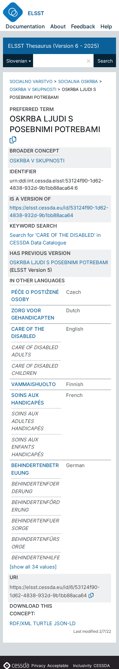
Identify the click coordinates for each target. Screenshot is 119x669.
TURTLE (42, 623)
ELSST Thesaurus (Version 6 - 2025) (53, 45)
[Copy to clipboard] (13, 140)
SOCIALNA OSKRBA (78, 81)
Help (106, 26)
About (58, 26)
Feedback (83, 26)
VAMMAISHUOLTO (33, 384)
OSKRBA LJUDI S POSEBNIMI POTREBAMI (59, 262)
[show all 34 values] (33, 567)
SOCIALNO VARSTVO (31, 81)
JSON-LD (65, 623)
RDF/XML (20, 623)
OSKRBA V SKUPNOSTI (33, 89)
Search (105, 61)
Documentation (25, 26)
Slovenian (16, 61)
